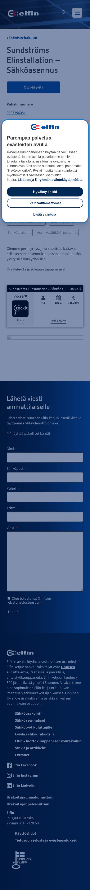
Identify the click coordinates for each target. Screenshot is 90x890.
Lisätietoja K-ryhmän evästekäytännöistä (50, 180)
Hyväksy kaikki (45, 192)
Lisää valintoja (44, 214)
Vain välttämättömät (45, 203)
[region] (45, 171)
